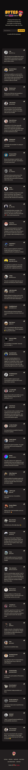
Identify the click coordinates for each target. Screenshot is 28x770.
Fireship (18, 765)
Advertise (11, 759)
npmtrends (16, 759)
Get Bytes (21, 30)
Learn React (21, 759)
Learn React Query (11, 761)
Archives (6, 759)
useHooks (18, 761)
